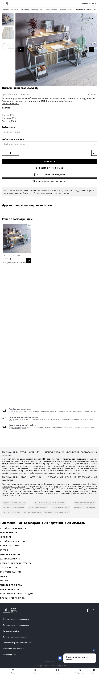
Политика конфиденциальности (16, 619)
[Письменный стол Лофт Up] (17, 238)
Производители (9, 654)
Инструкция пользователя (13, 649)
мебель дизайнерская (32, 512)
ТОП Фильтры (75, 523)
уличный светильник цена (68, 466)
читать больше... (10, 103)
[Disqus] (49, 299)
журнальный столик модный (14, 503)
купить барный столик (37, 507)
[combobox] (88, 3)
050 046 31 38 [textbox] (88, 3)
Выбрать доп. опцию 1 (13, 139)
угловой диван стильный (13, 486)
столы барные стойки (60, 507)
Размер (6, 107)
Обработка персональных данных (17, 643)
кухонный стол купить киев (84, 507)
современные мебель (11, 512)
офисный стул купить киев (13, 507)
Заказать (49, 161)
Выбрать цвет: (9, 127)
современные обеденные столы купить (50, 503)
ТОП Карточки (52, 523)
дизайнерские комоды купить (15, 473)
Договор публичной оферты (14, 637)
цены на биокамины (44, 484)
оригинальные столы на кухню (56, 512)
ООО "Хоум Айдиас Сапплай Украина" (49, 665)
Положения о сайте (11, 631)
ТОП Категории (28, 523)
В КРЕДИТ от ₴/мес (49, 168)
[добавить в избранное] (94, 153)
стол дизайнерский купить (85, 503)
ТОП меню (7, 523)
